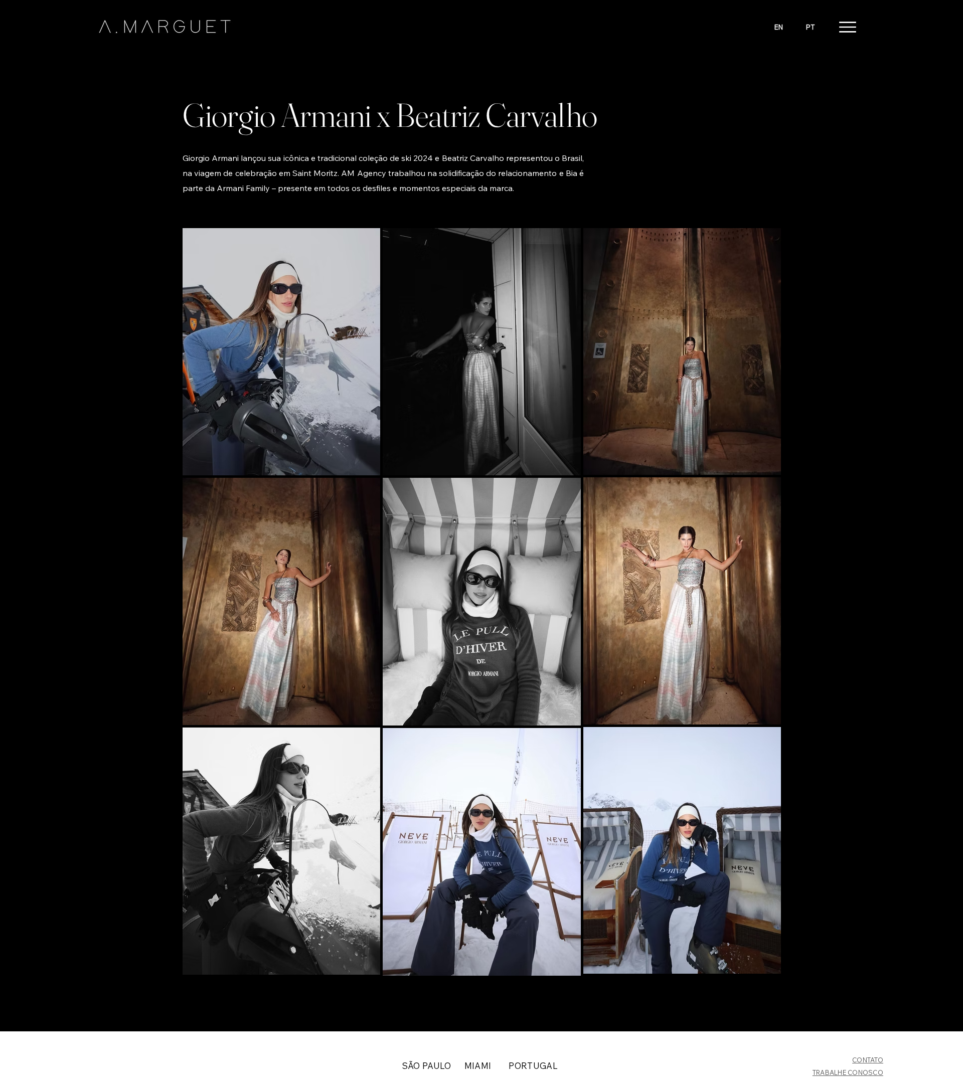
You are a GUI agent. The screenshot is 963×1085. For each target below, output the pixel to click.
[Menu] (847, 27)
